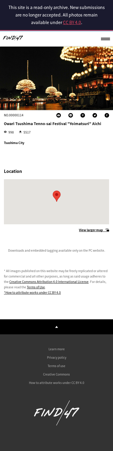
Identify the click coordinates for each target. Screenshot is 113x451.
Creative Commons (56, 374)
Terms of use (56, 366)
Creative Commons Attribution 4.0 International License (49, 281)
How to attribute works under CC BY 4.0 (56, 382)
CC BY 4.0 (72, 22)
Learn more (57, 349)
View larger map (91, 230)
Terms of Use (36, 287)
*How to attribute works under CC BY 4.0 (32, 292)
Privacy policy (56, 357)
